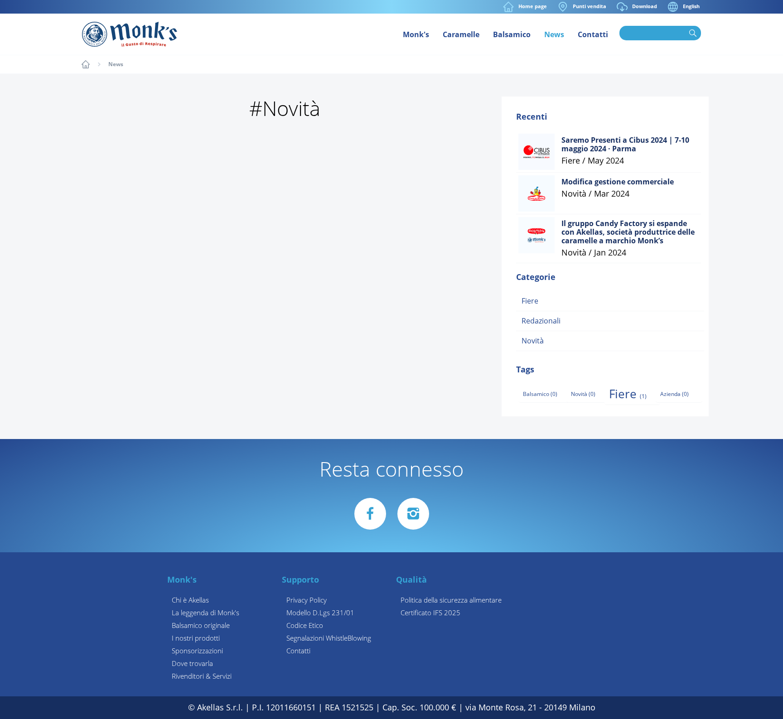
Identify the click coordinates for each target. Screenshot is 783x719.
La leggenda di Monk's (205, 613)
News (554, 34)
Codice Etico (304, 626)
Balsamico (512, 34)
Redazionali (541, 321)
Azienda (674, 394)
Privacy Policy (306, 600)
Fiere (530, 301)
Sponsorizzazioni (197, 651)
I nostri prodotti (196, 638)
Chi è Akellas (190, 600)
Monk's (416, 34)
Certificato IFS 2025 (430, 613)
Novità (533, 341)
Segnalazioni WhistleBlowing (328, 638)
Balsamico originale (201, 626)
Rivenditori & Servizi (202, 676)
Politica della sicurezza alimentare (451, 600)
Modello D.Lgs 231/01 (320, 613)
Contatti (593, 34)
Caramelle (461, 34)
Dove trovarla (192, 664)
